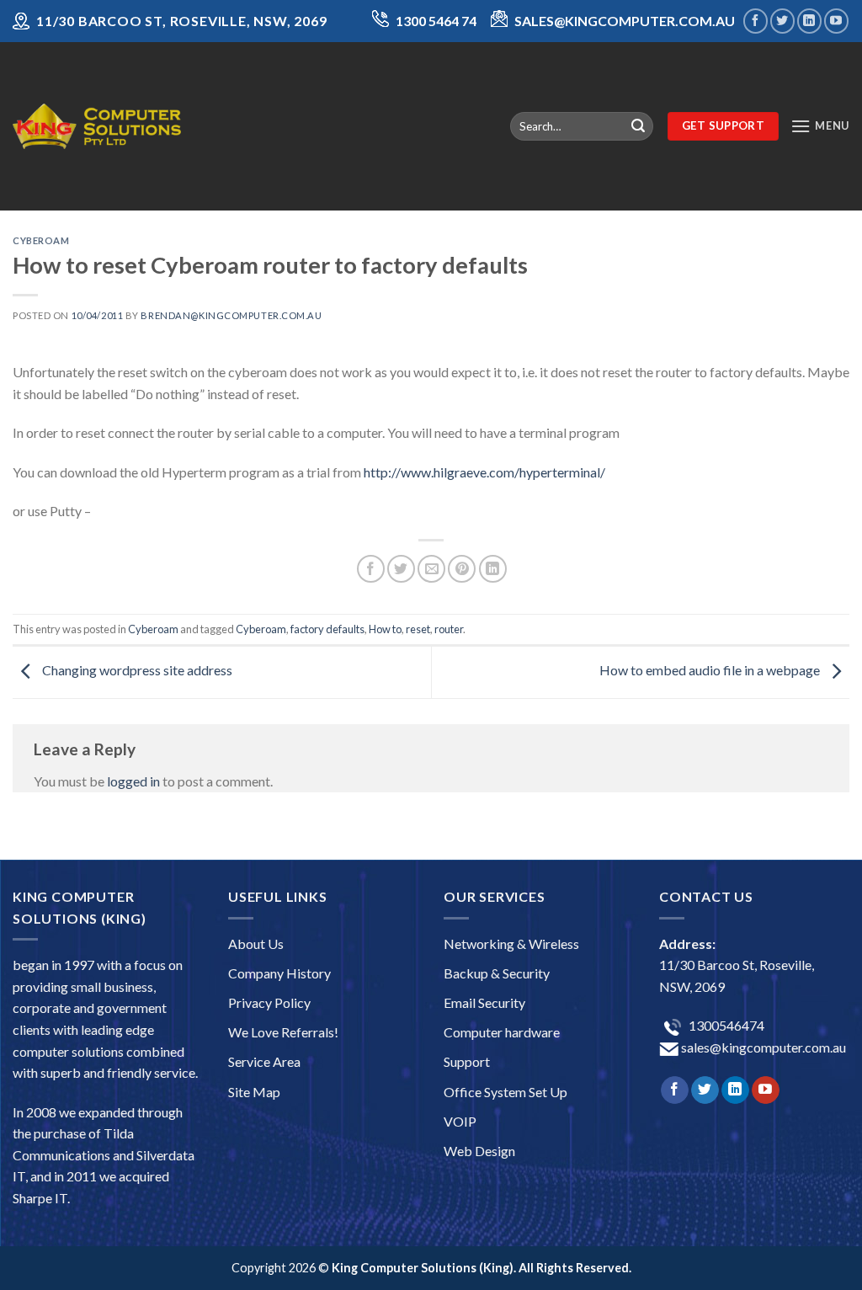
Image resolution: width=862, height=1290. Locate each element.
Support (467, 1061)
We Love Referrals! (283, 1032)
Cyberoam (41, 240)
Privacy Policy (269, 1002)
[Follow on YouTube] (836, 20)
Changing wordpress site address (136, 670)
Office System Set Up (505, 1092)
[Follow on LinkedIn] (809, 20)
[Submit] (638, 126)
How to (385, 629)
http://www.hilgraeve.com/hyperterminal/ (484, 472)
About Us (256, 944)
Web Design (479, 1151)
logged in (133, 781)
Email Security (484, 1002)
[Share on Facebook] (371, 569)
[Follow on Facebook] (755, 20)
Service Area (264, 1061)
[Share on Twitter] (401, 569)
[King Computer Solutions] (97, 126)
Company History (279, 973)
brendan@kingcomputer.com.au (231, 315)
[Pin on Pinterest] (462, 569)
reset (418, 629)
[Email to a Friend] (431, 569)
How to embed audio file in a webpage (710, 670)
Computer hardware (502, 1032)
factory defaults (327, 629)
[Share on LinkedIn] (493, 569)
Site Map (254, 1092)
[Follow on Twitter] (782, 20)
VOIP (460, 1121)
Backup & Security (497, 973)
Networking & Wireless (511, 944)
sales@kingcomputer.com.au (762, 1047)
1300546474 (725, 1025)
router (448, 629)
